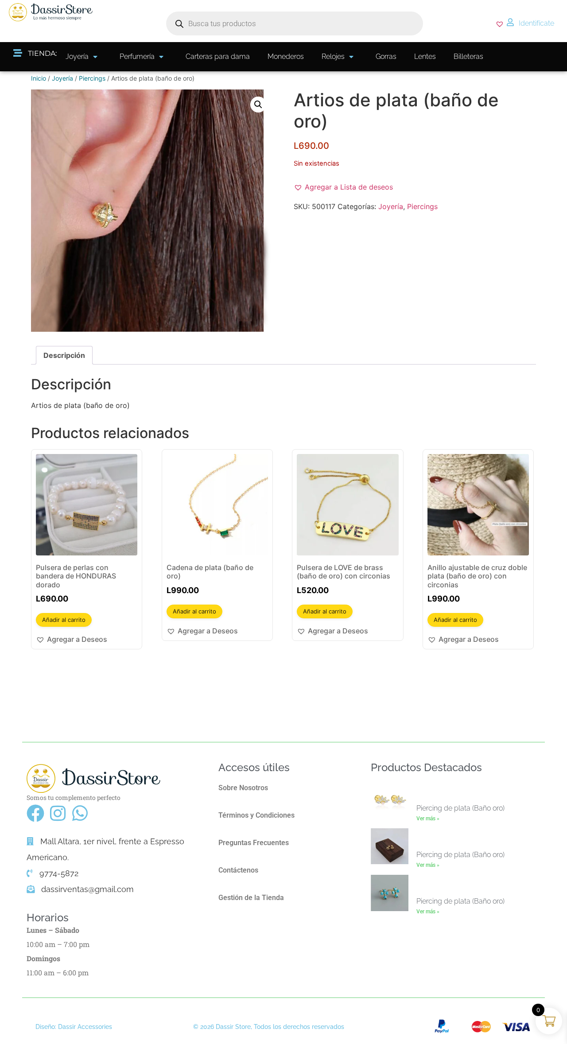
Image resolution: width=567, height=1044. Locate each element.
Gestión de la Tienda (251, 897)
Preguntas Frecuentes (253, 842)
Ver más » (427, 818)
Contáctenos (238, 870)
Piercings (92, 78)
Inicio (38, 78)
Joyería (77, 56)
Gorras (386, 56)
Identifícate (536, 23)
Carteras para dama (218, 56)
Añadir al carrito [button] (63, 619)
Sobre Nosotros (243, 788)
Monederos (286, 56)
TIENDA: (42, 53)
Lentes (425, 56)
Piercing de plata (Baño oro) (460, 808)
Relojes (333, 56)
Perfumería (137, 56)
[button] (258, 105)
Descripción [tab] (64, 355)
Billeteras (468, 56)
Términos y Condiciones (256, 815)
